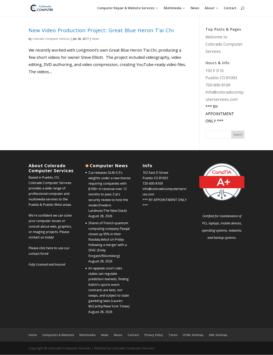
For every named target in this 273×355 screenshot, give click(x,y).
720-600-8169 (217, 85)
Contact (230, 8)
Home (33, 335)
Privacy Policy (153, 335)
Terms (172, 335)
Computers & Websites (58, 335)
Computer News (109, 165)
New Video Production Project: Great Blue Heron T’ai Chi (101, 30)
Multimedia (87, 335)
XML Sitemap (218, 335)
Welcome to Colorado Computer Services (224, 44)
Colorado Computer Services (51, 39)
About (209, 8)
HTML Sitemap (193, 335)
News (195, 8)
